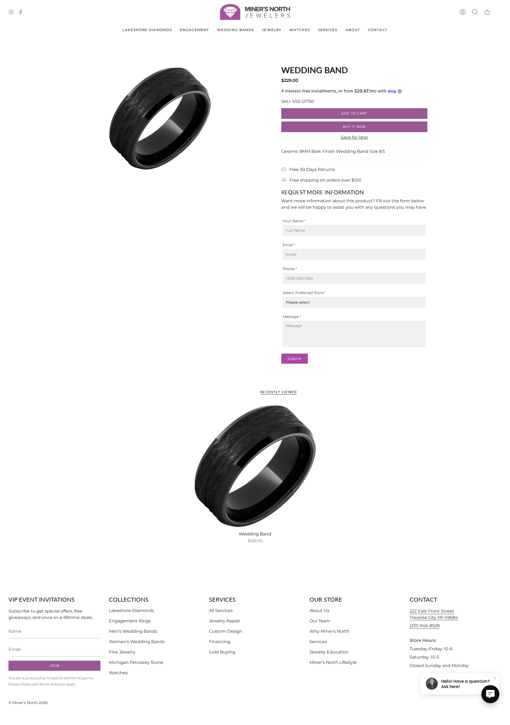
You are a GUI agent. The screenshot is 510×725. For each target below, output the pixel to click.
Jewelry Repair (224, 620)
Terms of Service (52, 684)
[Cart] (487, 12)
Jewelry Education (329, 652)
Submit (294, 358)
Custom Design (225, 631)
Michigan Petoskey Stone (136, 662)
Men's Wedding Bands (133, 631)
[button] (475, 12)
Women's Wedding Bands (137, 641)
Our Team (319, 620)
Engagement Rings (130, 620)
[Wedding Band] (255, 466)
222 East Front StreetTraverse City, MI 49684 (434, 614)
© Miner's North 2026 (28, 702)
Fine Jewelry (122, 652)
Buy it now (354, 127)
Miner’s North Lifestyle (333, 662)
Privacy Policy (19, 684)
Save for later (354, 137)
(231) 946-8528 (425, 625)
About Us (319, 610)
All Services (221, 610)
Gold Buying (222, 652)
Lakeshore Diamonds (131, 610)
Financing (219, 641)
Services (318, 641)
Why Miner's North (329, 631)
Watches (118, 672)
